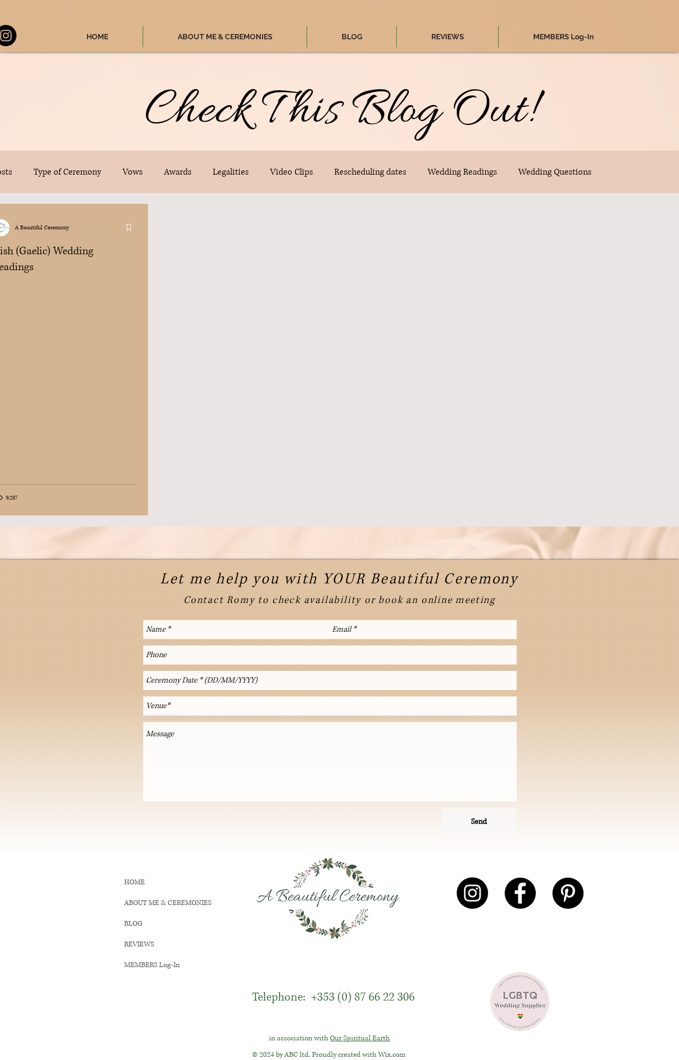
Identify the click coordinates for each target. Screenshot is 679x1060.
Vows (133, 172)
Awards (177, 172)
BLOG (133, 923)
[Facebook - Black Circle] (520, 893)
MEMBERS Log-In (152, 965)
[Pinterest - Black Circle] (568, 893)
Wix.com (392, 1054)
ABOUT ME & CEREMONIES (168, 903)
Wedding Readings (462, 172)
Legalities (231, 172)
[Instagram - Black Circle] (472, 893)
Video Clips (291, 172)
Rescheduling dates (370, 172)
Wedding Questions (554, 172)
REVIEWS (139, 944)
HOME (134, 882)
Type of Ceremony (67, 172)
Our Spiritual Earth (360, 1038)
